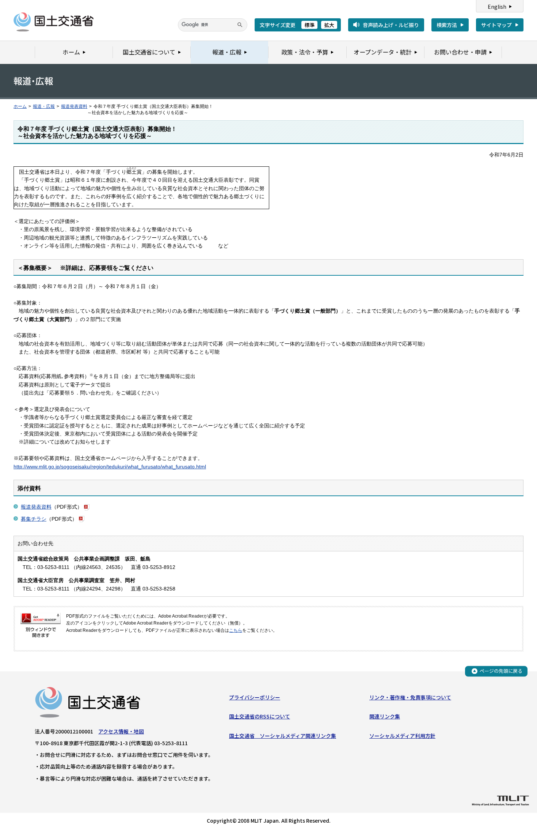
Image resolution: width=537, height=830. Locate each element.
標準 (309, 25)
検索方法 (447, 25)
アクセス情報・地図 (121, 731)
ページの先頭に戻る (501, 670)
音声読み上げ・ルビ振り (391, 25)
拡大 (329, 25)
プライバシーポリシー (254, 697)
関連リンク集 (384, 716)
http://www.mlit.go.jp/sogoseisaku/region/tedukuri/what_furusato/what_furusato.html (110, 466)
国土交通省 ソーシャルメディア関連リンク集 (282, 735)
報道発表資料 (74, 106)
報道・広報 (44, 106)
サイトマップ (496, 25)
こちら (235, 630)
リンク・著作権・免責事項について (410, 697)
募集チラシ (33, 519)
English (497, 6)
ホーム (20, 106)
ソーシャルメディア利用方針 (402, 735)
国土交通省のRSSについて (259, 716)
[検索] (240, 24)
